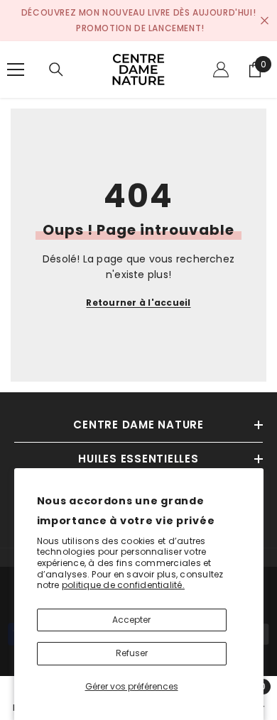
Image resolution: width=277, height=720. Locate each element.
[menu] (15, 69)
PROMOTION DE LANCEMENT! (140, 28)
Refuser (132, 653)
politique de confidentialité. (123, 585)
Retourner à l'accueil (138, 303)
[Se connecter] (221, 69)
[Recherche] (56, 69)
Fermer (264, 21)
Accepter (131, 620)
